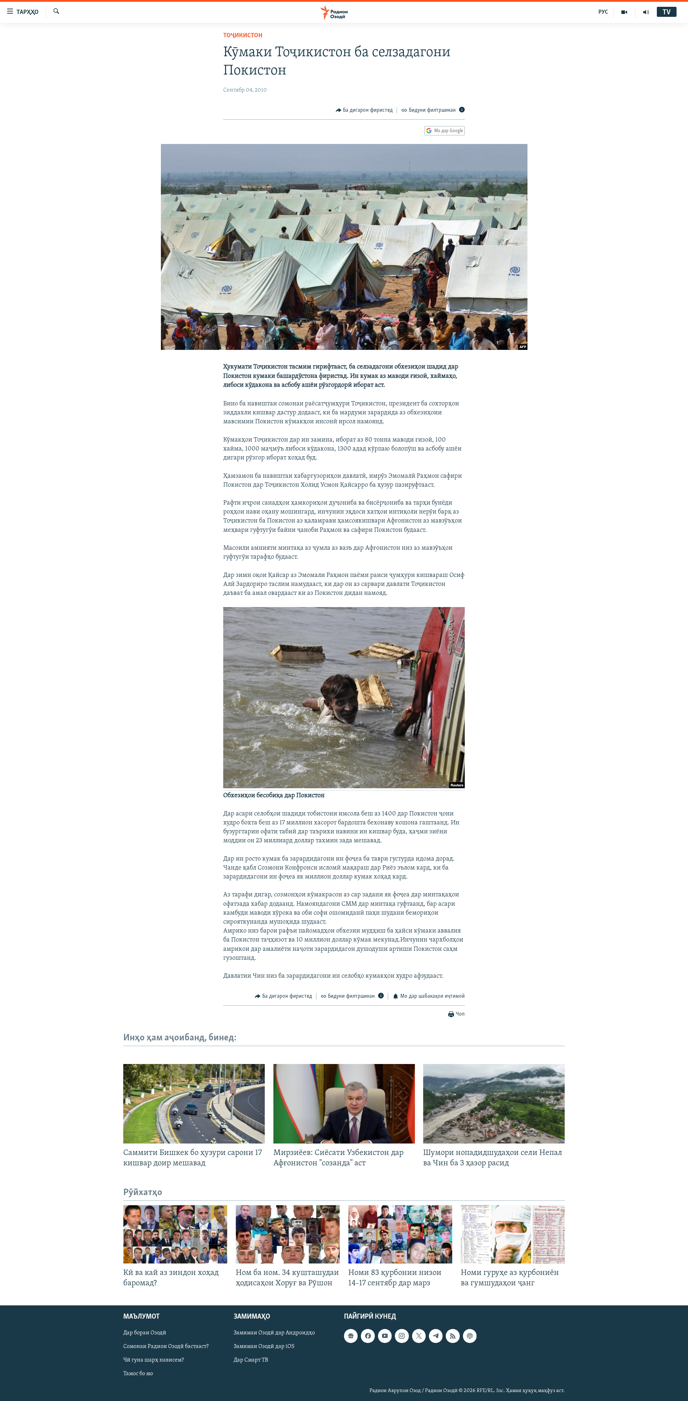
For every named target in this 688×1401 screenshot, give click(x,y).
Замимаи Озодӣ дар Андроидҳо (274, 1333)
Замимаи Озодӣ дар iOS (264, 1347)
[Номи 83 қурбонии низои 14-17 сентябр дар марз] (400, 1234)
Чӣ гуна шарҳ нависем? (153, 1360)
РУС (603, 12)
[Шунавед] (646, 12)
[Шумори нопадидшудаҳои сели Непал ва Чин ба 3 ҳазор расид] (494, 1104)
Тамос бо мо (138, 1374)
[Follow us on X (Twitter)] (419, 1336)
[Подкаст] (470, 1336)
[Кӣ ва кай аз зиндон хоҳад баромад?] (175, 1234)
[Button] (364, 110)
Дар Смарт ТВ (251, 1360)
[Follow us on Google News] (351, 1336)
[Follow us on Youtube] (385, 1336)
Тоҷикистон (242, 36)
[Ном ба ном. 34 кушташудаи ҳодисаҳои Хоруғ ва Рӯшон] (288, 1234)
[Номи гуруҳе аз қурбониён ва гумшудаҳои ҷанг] (513, 1234)
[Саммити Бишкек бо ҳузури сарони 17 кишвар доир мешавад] (194, 1104)
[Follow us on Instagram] (401, 1336)
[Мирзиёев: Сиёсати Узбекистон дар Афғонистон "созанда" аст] (344, 1104)
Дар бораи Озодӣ (144, 1333)
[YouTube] (624, 12)
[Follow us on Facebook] (367, 1336)
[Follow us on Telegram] (436, 1336)
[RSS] (452, 1336)
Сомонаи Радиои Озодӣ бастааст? (166, 1347)
